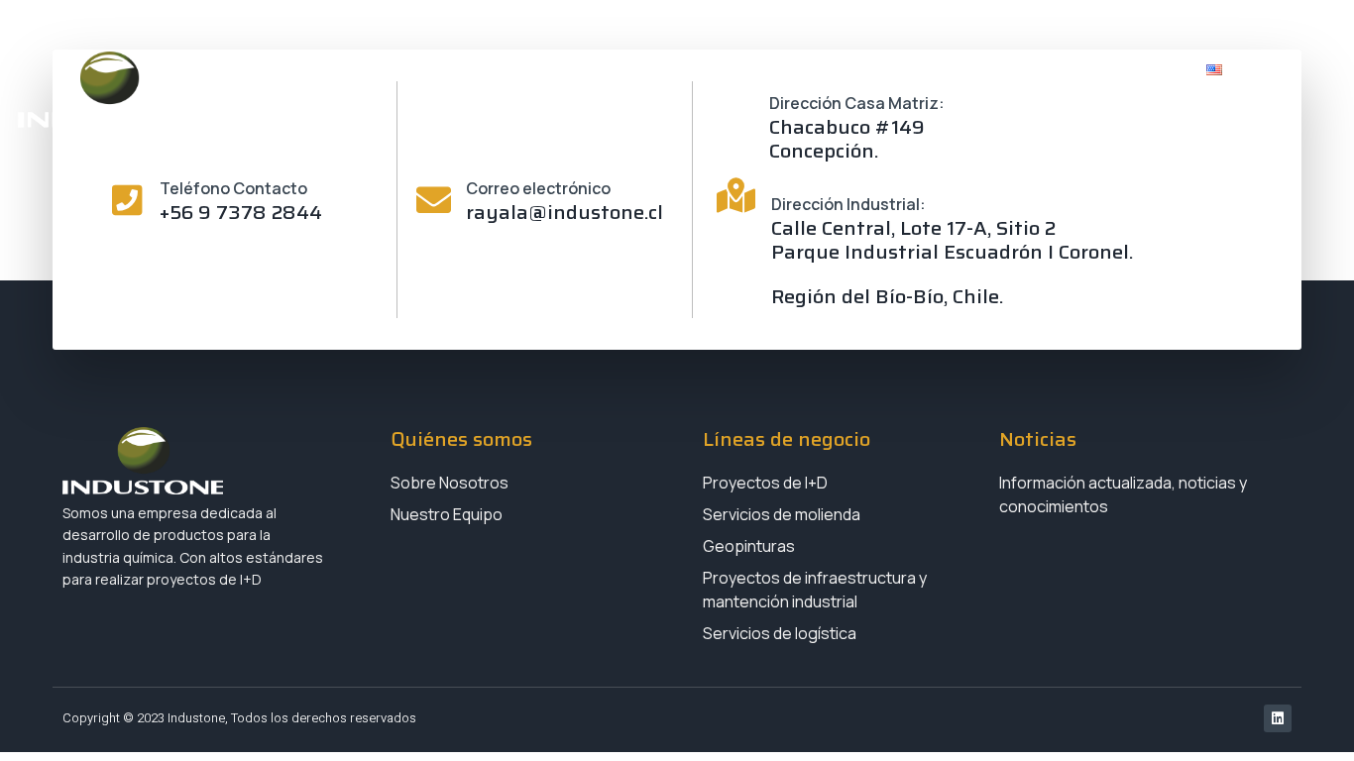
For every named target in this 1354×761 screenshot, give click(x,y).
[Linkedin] (1278, 718)
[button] (1286, 70)
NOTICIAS (997, 70)
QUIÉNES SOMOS (646, 70)
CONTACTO (1120, 70)
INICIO (518, 70)
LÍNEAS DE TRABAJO (825, 70)
